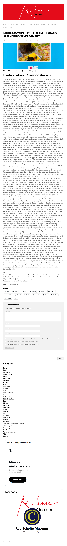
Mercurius (6, 405)
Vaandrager (7, 428)
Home (6, 24)
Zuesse (5, 436)
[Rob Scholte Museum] (33, 11)
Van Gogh (6, 430)
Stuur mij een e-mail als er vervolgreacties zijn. (22, 342)
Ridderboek (7, 418)
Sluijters (33, 40)
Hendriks (6, 389)
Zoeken (61, 358)
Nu (12, 24)
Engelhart (6, 381)
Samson (6, 420)
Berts (5, 368)
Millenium (6, 407)
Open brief (53, 24)
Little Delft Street (9, 399)
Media (28, 40)
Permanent (21, 24)
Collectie (20, 40)
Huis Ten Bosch (8, 393)
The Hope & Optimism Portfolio (14, 424)
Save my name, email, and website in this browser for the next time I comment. (33, 339)
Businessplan (7, 374)
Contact (7, 28)
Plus (4, 414)
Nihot (5, 409)
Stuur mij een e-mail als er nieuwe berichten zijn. (23, 345)
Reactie (7, 311)
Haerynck (6, 387)
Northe (5, 411)
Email (7, 329)
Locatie (5, 401)
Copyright (6, 378)
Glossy (5, 385)
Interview (6, 395)
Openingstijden (38, 24)
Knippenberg (7, 397)
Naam (7, 324)
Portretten (6, 416)
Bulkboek (6, 372)
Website (7, 334)
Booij (5, 370)
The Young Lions (8, 426)
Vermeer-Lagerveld (9, 432)
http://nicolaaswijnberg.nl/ (10, 285)
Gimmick (6, 383)
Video (5, 434)
